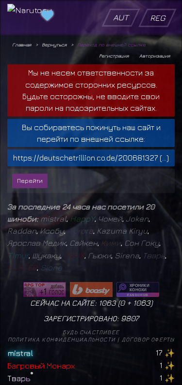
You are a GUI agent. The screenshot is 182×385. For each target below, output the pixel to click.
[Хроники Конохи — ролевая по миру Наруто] (137, 289)
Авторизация (154, 56)
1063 (141, 303)
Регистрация (114, 56)
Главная (21, 44)
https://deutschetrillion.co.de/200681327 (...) (91, 158)
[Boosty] (91, 289)
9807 (130, 318)
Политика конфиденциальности (62, 339)
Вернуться (54, 44)
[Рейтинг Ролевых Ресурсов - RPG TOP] (44, 289)
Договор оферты (148, 339)
